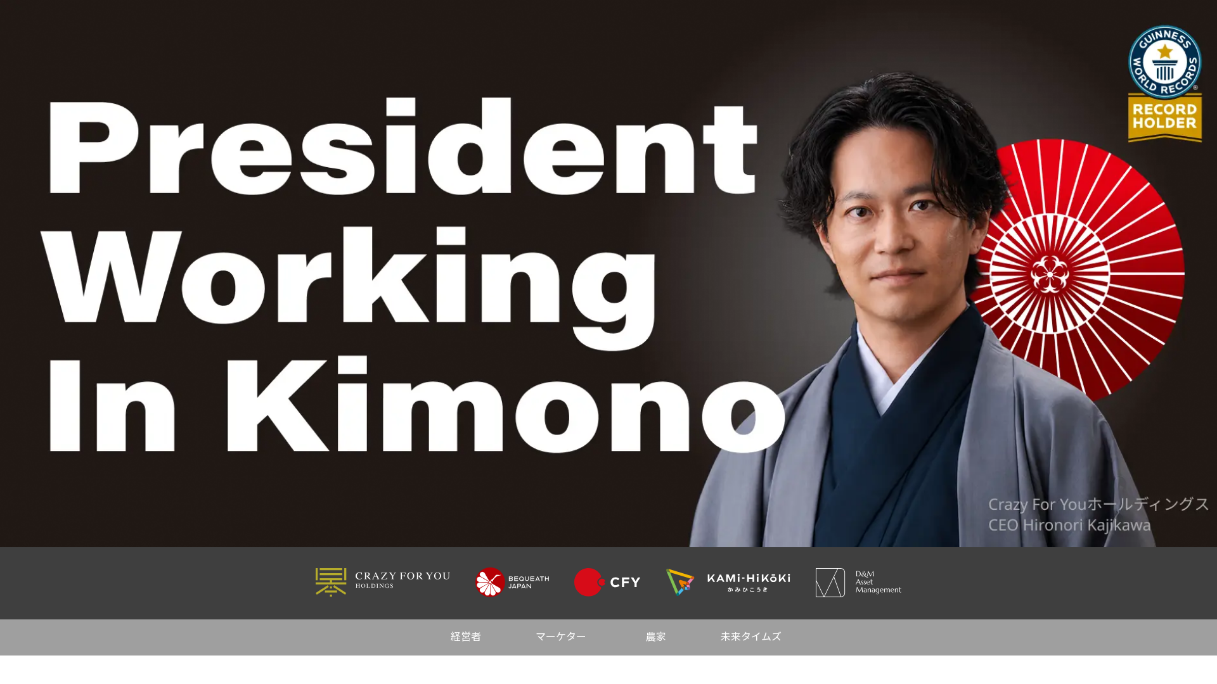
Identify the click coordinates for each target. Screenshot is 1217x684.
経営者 (466, 637)
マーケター (561, 637)
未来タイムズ (751, 637)
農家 (656, 637)
